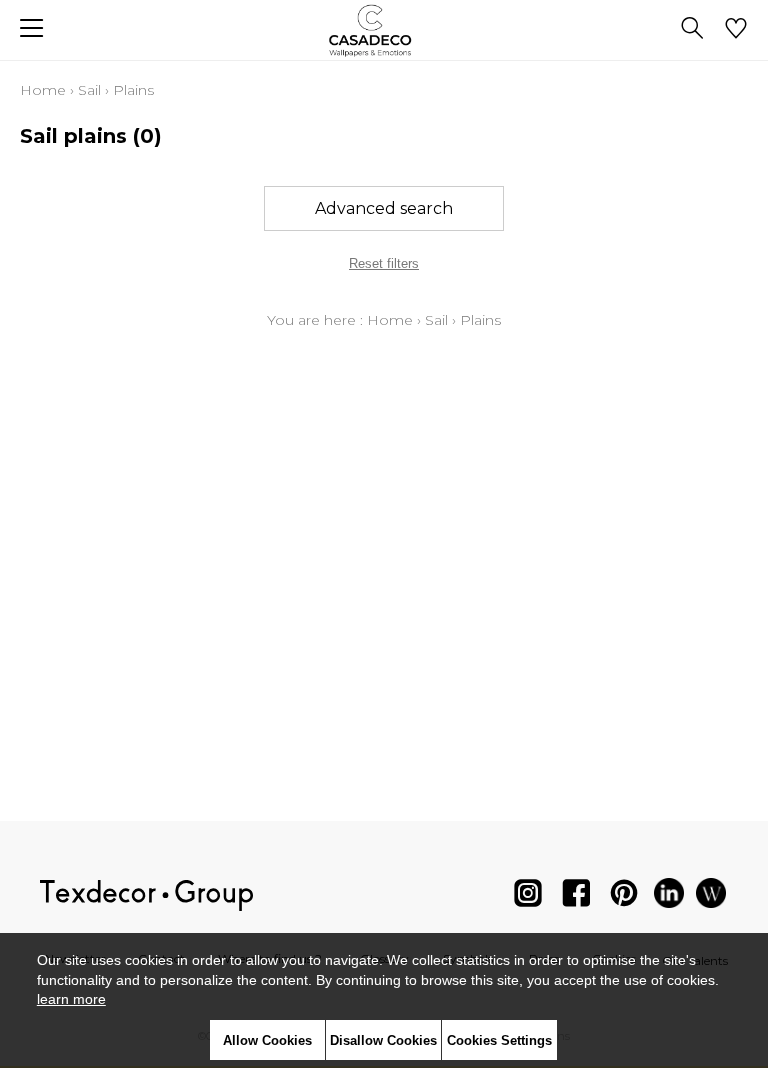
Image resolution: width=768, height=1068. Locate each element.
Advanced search (384, 208)
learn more (71, 999)
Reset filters (384, 263)
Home (43, 90)
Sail (89, 90)
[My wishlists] (736, 30)
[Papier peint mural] (711, 897)
